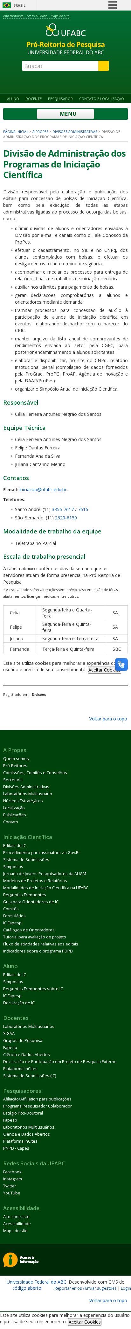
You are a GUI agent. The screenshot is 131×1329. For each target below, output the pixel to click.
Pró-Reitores (15, 765)
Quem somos (16, 758)
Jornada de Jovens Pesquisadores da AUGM (44, 873)
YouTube (11, 1193)
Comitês (11, 909)
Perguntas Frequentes (24, 895)
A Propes (40, 131)
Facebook (12, 1172)
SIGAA (9, 1033)
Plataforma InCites (20, 1068)
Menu (68, 113)
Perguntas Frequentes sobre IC (33, 988)
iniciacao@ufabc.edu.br (42, 489)
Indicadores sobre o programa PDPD (38, 951)
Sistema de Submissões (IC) (29, 1075)
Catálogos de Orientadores (29, 930)
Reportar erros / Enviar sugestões (86, 1288)
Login (126, 1288)
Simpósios (13, 866)
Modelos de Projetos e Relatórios (35, 880)
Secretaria (13, 779)
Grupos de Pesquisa (22, 1040)
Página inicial (15, 131)
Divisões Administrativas (74, 131)
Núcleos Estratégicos (23, 801)
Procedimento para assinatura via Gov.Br (41, 852)
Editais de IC (14, 845)
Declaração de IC (19, 1003)
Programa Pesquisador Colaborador (37, 1106)
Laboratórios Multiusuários (28, 1026)
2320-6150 (66, 518)
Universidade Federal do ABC (36, 1282)
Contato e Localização (101, 98)
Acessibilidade (37, 16)
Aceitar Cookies (104, 670)
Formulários (14, 916)
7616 (83, 509)
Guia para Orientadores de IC (31, 902)
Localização (14, 808)
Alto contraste (13, 16)
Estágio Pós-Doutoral (23, 1113)
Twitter (9, 1186)
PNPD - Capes (16, 1148)
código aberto (26, 1288)
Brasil (19, 5)
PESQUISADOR (60, 98)
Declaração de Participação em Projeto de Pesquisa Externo (60, 1061)
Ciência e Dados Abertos (26, 1054)
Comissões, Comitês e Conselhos (35, 772)
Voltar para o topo (107, 719)
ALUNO (13, 98)
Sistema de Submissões (26, 859)
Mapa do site (60, 16)
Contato (10, 822)
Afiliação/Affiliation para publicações (37, 1099)
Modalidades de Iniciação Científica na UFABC (45, 887)
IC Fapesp (12, 923)
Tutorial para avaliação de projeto (34, 937)
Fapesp (10, 1047)
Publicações (14, 815)
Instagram (12, 1179)
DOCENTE (33, 98)
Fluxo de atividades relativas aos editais (40, 944)
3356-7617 (63, 509)
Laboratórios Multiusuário (27, 794)
